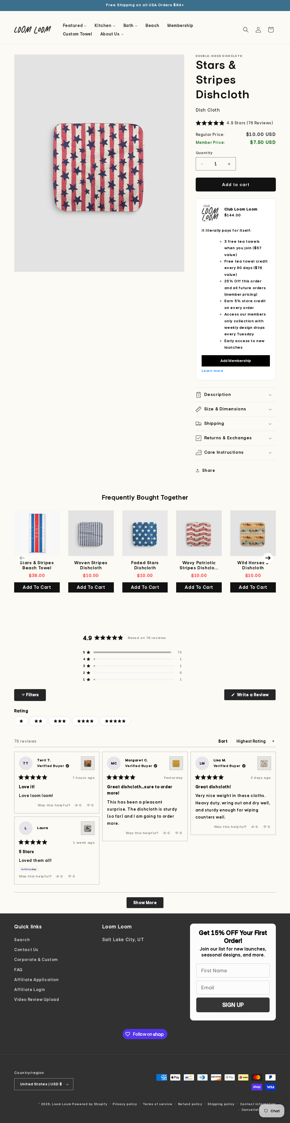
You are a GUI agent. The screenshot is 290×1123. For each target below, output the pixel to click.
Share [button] (208, 470)
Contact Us (26, 949)
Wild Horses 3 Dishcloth (253, 565)
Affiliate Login (29, 989)
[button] (246, 30)
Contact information (258, 1104)
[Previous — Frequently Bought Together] (22, 558)
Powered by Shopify (89, 1104)
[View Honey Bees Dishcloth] (176, 763)
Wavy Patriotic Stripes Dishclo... (199, 565)
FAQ (18, 969)
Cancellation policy (259, 1110)
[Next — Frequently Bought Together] (268, 558)
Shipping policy (221, 1104)
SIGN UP (233, 1005)
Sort (223, 741)
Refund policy (190, 1104)
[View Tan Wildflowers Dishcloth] (264, 763)
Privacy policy (125, 1104)
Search (22, 939)
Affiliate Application (36, 979)
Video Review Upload (36, 999)
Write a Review (256, 696)
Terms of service (157, 1104)
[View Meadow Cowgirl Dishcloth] (88, 828)
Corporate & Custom (36, 959)
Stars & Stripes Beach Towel (37, 565)
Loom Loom (61, 1104)
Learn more (212, 370)
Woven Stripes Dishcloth (91, 565)
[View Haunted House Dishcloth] (88, 763)
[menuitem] (75, 25)
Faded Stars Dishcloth (145, 565)
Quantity (204, 152)
